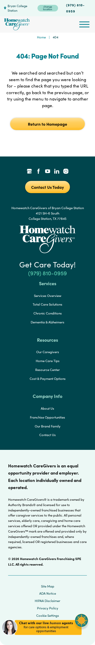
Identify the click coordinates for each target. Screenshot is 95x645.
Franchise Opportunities (47, 417)
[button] (45, 637)
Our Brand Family (48, 426)
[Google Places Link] (29, 172)
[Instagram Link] (65, 172)
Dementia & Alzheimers (47, 322)
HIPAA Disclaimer (47, 600)
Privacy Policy (47, 608)
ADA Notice (47, 593)
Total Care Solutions (47, 304)
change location (47, 8)
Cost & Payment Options (48, 378)
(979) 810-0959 (75, 8)
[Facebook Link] (38, 172)
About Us (47, 408)
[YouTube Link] (47, 172)
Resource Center (47, 369)
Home (41, 37)
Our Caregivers (47, 352)
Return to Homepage (47, 124)
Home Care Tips (48, 361)
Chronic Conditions (47, 313)
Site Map (47, 586)
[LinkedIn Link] (56, 172)
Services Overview (47, 295)
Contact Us (47, 435)
